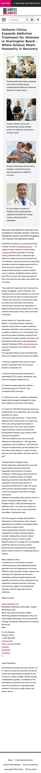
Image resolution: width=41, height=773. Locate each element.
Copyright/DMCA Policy (13, 769)
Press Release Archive (24, 760)
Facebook (6, 653)
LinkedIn (5, 647)
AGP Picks (5, 3)
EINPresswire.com (24, 247)
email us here (7, 641)
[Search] (27, 19)
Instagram (6, 650)
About (10, 760)
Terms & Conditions (30, 765)
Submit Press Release (11, 765)
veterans (5, 252)
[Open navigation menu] (4, 20)
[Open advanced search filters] (32, 19)
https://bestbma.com (10, 604)
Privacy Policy (31, 769)
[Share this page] (37, 20)
